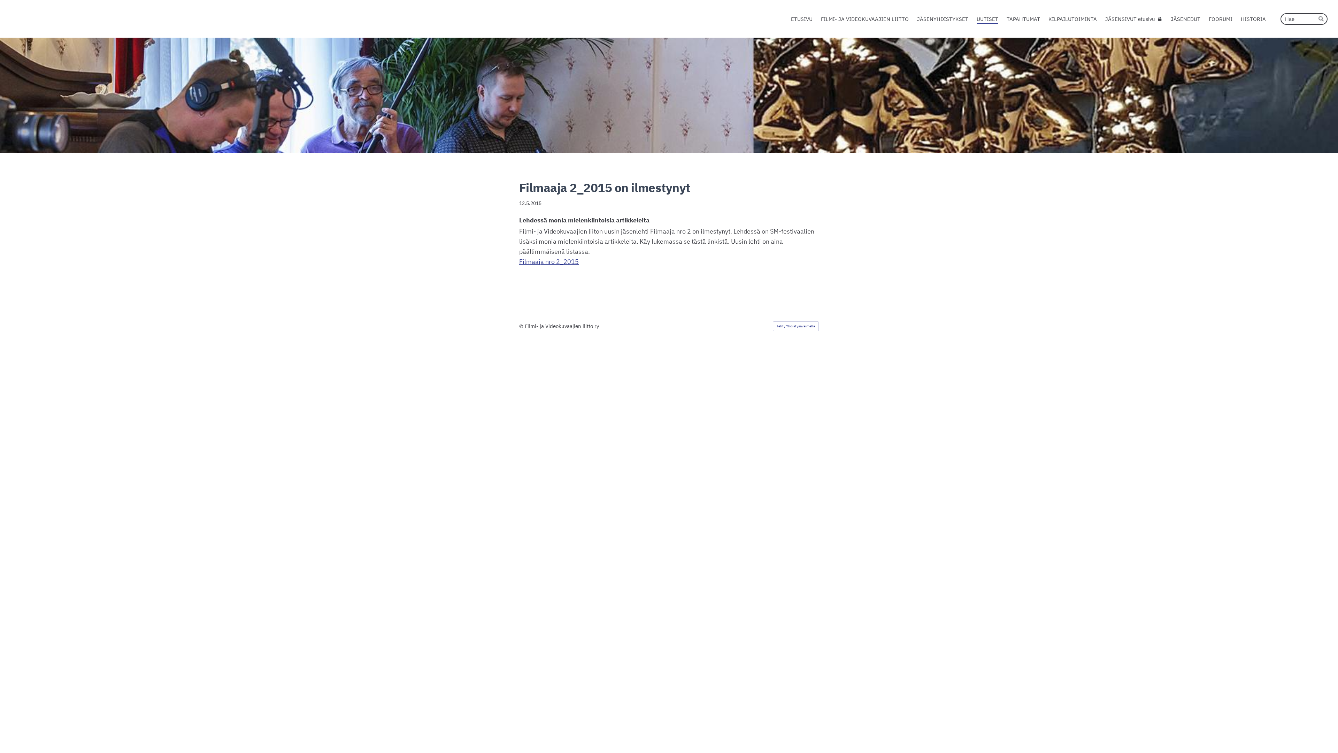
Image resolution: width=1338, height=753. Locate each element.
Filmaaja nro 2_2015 (549, 262)
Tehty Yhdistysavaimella (796, 326)
